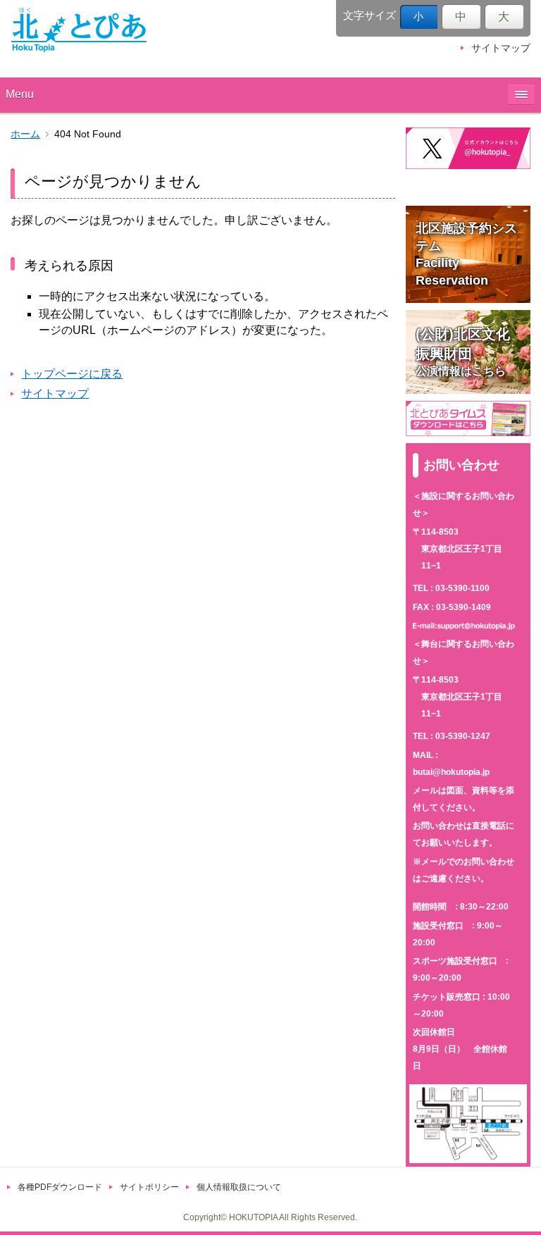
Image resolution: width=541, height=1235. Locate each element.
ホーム (25, 134)
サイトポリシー (149, 1187)
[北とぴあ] (79, 29)
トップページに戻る (72, 374)
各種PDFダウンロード (60, 1187)
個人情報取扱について (239, 1187)
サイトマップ (500, 48)
